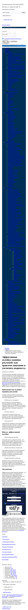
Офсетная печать (12, 228)
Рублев (10, 86)
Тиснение (10, 301)
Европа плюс (11, 115)
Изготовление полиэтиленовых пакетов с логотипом (16, 233)
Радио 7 (10, 121)
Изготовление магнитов (14, 236)
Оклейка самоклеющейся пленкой (16, 306)
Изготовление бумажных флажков (17, 239)
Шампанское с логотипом (14, 243)
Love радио (11, 119)
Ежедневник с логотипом (14, 193)
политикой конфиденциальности (13, 38)
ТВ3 (9, 107)
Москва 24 (16, 274)
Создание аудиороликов (14, 291)
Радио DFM (11, 130)
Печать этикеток (12, 242)
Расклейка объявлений (14, 328)
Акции (7, 338)
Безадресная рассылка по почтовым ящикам (14, 318)
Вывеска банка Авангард (14, 56)
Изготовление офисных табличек (16, 246)
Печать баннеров (12, 199)
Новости (7, 49)
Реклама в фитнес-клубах (14, 309)
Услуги (7, 247)
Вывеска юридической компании (16, 67)
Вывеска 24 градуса (13, 74)
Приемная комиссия (13, 90)
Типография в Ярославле (14, 201)
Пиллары (10, 185)
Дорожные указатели (13, 170)
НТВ (9, 99)
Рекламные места (12, 150)
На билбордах (11, 146)
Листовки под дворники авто (15, 324)
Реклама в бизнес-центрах (14, 310)
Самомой (10, 83)
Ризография (11, 337)
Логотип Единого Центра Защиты (17, 61)
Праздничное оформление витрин (16, 283)
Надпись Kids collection (14, 57)
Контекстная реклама (13, 344)
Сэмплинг (10, 326)
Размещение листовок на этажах (16, 322)
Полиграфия (8, 188)
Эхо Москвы (11, 123)
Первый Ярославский (13, 108)
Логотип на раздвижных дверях (16, 66)
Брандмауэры (11, 182)
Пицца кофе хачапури (13, 80)
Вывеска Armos (12, 60)
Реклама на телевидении (11, 92)
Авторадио (11, 114)
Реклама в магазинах (13, 289)
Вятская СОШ (11, 82)
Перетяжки (11, 180)
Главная (7, 48)
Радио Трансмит (12, 135)
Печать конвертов (12, 223)
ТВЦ (15, 279)
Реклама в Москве (12, 248)
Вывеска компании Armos (14, 59)
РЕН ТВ (10, 100)
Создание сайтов (12, 341)
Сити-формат (11, 176)
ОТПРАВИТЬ (14, 41)
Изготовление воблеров (14, 209)
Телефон (4, 31)
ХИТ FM (16, 262)
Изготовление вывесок (14, 154)
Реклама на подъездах (13, 153)
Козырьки (10, 169)
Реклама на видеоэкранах (14, 143)
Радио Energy (11, 137)
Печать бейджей (12, 231)
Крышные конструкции (14, 164)
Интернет (7, 340)
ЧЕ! (15, 271)
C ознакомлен (15, 504)
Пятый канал (11, 106)
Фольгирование (12, 332)
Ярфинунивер (11, 88)
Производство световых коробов (16, 157)
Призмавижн (11, 178)
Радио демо (11, 141)
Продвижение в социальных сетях (17, 342)
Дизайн (10, 298)
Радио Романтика (18, 256)
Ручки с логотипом (13, 190)
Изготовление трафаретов (14, 240)
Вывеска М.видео (12, 71)
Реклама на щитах (12, 145)
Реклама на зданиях (13, 307)
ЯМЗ (9, 78)
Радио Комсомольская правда (15, 131)
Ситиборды (11, 173)
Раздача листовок (12, 325)
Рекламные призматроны (14, 160)
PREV (4, 41)
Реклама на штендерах (13, 244)
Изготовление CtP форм (14, 329)
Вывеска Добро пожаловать (15, 76)
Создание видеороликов (14, 287)
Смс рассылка (11, 285)
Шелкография (11, 297)
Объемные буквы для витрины (16, 158)
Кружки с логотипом (13, 189)
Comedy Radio (17, 267)
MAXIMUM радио (19, 263)
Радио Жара (17, 258)
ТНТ (9, 104)
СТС (9, 98)
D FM (15, 259)
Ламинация (11, 302)
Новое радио (11, 126)
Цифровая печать (12, 305)
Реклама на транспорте (14, 151)
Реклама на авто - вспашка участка (17, 75)
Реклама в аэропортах (13, 286)
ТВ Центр (10, 111)
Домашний (11, 102)
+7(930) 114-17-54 (7, 19)
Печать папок (11, 217)
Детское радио (17, 255)
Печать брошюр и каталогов (15, 219)
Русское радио (11, 118)
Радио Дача (11, 122)
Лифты (10, 290)
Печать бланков (12, 225)
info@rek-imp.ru (22, 493)
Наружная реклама (10, 142)
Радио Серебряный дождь (14, 133)
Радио (14, 569)
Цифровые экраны (13, 172)
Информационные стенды (14, 161)
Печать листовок (12, 203)
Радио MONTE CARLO (18, 265)
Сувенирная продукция (14, 194)
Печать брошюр (12, 208)
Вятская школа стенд (13, 79)
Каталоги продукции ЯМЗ (15, 72)
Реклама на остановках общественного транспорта (15, 148)
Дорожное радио (12, 116)
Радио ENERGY (18, 251)
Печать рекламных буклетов (15, 204)
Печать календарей (13, 197)
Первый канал (11, 94)
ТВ (10, 567)
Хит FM (10, 138)
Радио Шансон (12, 134)
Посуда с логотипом (13, 192)
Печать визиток (12, 200)
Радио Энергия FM (13, 129)
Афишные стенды (12, 174)
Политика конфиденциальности (15, 594)
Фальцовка (11, 299)
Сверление (11, 330)
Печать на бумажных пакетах (15, 216)
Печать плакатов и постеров (15, 224)
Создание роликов (6, 552)
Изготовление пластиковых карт (16, 205)
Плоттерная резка (12, 295)
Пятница (16, 277)
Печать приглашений (13, 235)
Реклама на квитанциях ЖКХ (9, 557)
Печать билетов (12, 207)
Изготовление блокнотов (14, 220)
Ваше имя (5, 34)
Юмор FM (16, 252)
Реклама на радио (9, 112)
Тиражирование (12, 336)
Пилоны (10, 184)
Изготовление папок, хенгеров (16, 238)
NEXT (8, 41)
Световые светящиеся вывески (16, 155)
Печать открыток (12, 215)
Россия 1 (10, 95)
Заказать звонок (6, 25)
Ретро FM (10, 125)
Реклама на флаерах (13, 227)
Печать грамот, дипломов (14, 212)
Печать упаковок (12, 211)
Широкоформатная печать (14, 196)
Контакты (7, 51)
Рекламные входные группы (15, 165)
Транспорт (4, 536)
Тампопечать (11, 334)
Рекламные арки (12, 181)
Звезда (9, 110)
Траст (9, 87)
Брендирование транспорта (15, 162)
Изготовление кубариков (14, 213)
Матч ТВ (10, 103)
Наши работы (8, 52)
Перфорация (11, 294)
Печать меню (11, 229)
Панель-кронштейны (13, 177)
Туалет (9, 84)
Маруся (10, 139)
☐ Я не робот (6, 43)
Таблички (10, 168)
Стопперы (10, 166)
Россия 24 (10, 96)
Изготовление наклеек (14, 221)
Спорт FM (10, 127)
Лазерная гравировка (13, 333)
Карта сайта (5, 596)
